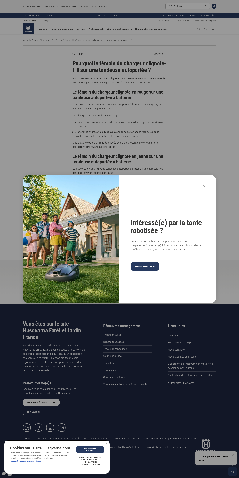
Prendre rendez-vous (145, 266)
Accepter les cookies (90, 450)
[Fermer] (106, 444)
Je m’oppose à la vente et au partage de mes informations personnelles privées (90, 461)
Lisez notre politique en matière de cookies (27, 461)
